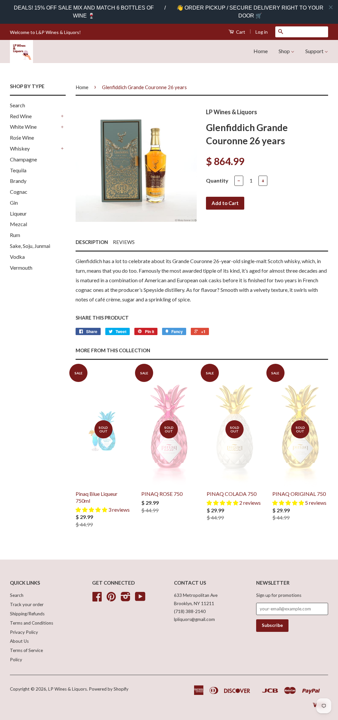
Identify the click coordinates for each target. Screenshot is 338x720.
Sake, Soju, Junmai (30, 246)
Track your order (27, 604)
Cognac (18, 192)
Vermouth (21, 267)
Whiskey (20, 148)
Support (314, 51)
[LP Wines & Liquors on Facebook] (97, 598)
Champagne (23, 159)
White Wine (23, 126)
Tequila (18, 170)
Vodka (17, 257)
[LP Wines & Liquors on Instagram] (125, 598)
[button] (92, 509)
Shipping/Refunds (27, 613)
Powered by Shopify (108, 689)
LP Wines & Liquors (67, 689)
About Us (19, 641)
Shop (285, 51)
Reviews (124, 242)
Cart (240, 32)
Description (92, 242)
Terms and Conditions (31, 623)
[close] (331, 7)
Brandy (18, 181)
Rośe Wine (22, 137)
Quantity (217, 180)
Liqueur (18, 213)
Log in (261, 32)
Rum (15, 235)
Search (17, 105)
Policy (16, 659)
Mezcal (18, 224)
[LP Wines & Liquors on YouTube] (140, 598)
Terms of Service (26, 650)
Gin (14, 202)
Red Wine (21, 116)
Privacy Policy (24, 632)
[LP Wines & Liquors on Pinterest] (111, 598)
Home (261, 51)
